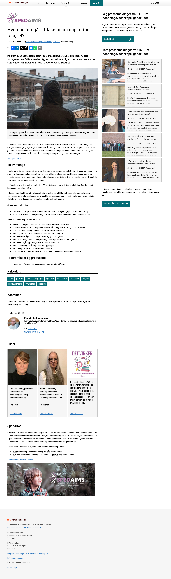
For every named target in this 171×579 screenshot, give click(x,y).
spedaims (42, 284)
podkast (19, 278)
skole (10, 278)
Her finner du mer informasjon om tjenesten (24, 527)
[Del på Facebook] (13, 48)
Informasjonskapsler (15, 558)
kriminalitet (30, 284)
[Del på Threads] (26, 48)
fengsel (85, 278)
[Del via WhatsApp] (35, 48)
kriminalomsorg (15, 284)
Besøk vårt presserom (116, 204)
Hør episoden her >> (16, 158)
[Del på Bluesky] (31, 48)
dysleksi (50, 278)
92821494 (32, 329)
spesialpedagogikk (34, 278)
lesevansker (62, 278)
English (16, 568)
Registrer (109, 39)
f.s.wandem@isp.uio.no (34, 332)
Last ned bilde (16, 414)
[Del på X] (22, 48)
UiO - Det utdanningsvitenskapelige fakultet (43, 42)
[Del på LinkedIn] (17, 48)
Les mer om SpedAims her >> (20, 460)
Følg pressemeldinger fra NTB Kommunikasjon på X (27, 554)
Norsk (9, 568)
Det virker (74, 278)
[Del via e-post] (40, 48)
